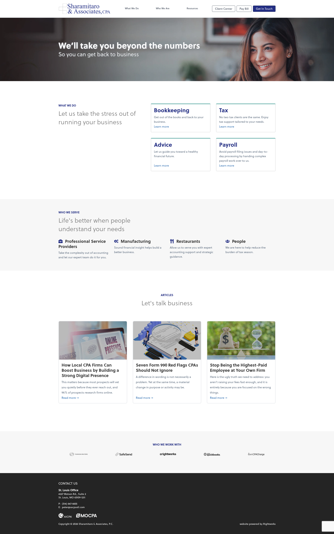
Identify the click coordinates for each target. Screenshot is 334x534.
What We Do (132, 8)
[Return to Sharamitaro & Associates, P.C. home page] (84, 9)
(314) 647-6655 (69, 503)
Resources (192, 8)
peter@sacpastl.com (73, 507)
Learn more (174, 126)
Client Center (223, 9)
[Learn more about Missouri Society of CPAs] (86, 515)
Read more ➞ (93, 397)
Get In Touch (264, 9)
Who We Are (162, 8)
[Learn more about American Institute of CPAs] (65, 515)
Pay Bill (244, 9)
